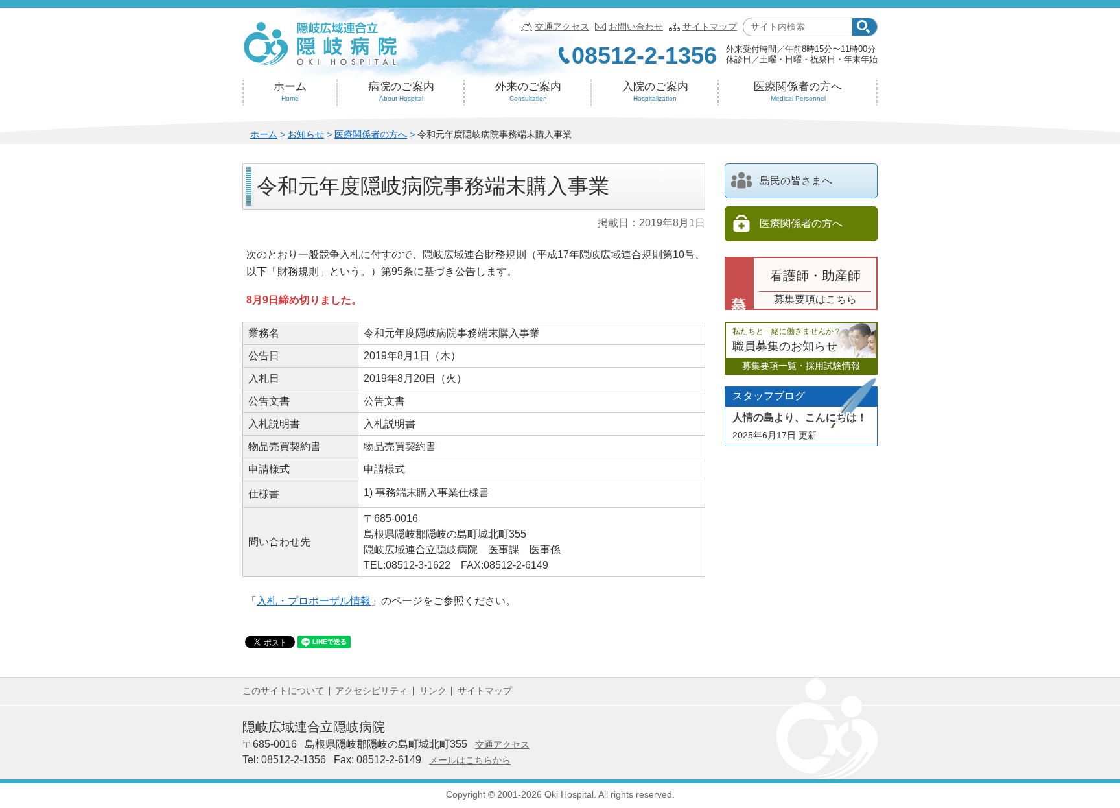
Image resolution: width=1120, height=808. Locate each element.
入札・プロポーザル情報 (314, 600)
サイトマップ (709, 26)
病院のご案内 (401, 91)
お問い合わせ (636, 26)
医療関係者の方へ (798, 91)
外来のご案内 (528, 91)
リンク (433, 690)
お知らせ (306, 134)
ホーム (290, 91)
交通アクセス (562, 26)
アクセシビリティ (371, 690)
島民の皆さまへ (796, 180)
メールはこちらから (470, 760)
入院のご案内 (655, 91)
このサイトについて (283, 690)
